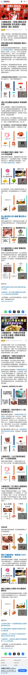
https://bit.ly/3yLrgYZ (7, 301)
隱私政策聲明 (4, 665)
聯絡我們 (3, 660)
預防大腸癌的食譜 (9, 162)
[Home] (6, 1)
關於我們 (3, 662)
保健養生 (3, 29)
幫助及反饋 (16, 662)
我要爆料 (16, 665)
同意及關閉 (22, 670)
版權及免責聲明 (17, 660)
